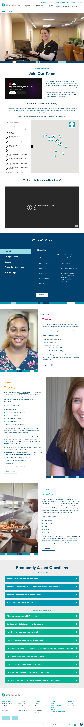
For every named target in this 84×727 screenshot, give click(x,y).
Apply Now (41, 295)
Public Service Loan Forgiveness (15, 466)
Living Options (6, 701)
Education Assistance (14, 267)
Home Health (21, 708)
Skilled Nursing (5, 710)
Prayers (53, 709)
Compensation (11, 256)
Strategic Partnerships (62, 2)
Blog (42, 2)
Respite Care (21, 706)
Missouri (37, 708)
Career (8, 261)
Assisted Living (5, 706)
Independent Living (7, 703)
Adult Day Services (23, 710)
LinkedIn (70, 706)
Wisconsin (37, 712)
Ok (75, 725)
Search (80, 2)
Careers (73, 2)
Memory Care (5, 708)
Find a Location (7, 11)
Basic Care (4, 712)
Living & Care (50, 6)
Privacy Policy (69, 725)
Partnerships (10, 272)
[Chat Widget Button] (81, 724)
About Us (54, 703)
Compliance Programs (58, 711)
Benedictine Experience (39, 6)
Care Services (22, 701)
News (46, 2)
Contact (74, 6)
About (58, 6)
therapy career (23, 392)
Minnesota (37, 706)
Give (81, 6)
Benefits (8, 251)
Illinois (36, 703)
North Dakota (38, 710)
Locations (66, 6)
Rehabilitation (21, 703)
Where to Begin (28, 6)
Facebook (70, 703)
